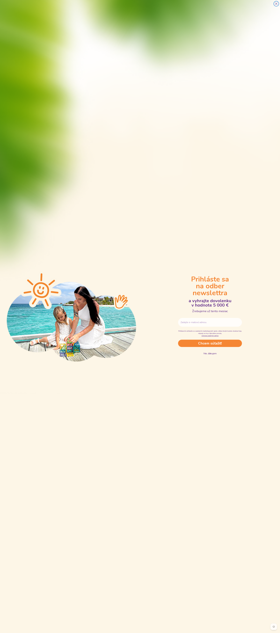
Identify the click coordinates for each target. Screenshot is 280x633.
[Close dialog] (276, 3)
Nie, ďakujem (210, 353)
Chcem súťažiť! (210, 343)
